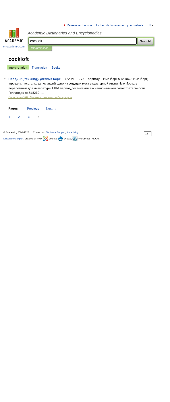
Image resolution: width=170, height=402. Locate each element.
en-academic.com (14, 46)
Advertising (72, 132)
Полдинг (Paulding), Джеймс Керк (34, 79)
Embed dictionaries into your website (119, 25)
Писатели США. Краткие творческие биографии (40, 97)
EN (149, 25)
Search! (145, 41)
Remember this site (79, 25)
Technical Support (55, 132)
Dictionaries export (13, 138)
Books (56, 67)
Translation (39, 67)
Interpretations (39, 48)
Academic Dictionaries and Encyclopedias (65, 33)
